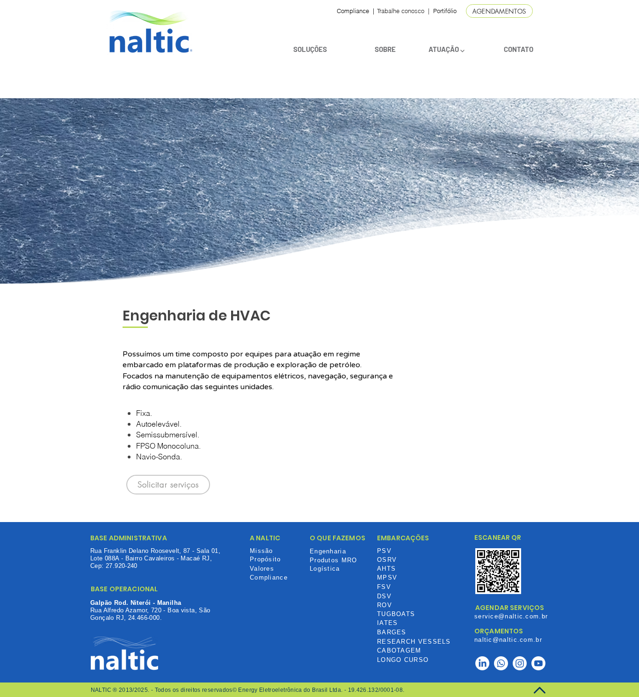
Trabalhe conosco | (403, 11)
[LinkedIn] (482, 663)
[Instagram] (520, 663)
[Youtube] (538, 663)
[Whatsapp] (501, 663)
